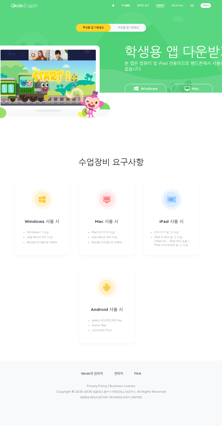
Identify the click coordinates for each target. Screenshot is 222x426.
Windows (149, 89)
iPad (148, 103)
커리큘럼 (125, 5)
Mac (195, 89)
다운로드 (160, 5)
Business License (122, 386)
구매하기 (206, 5)
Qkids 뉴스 (177, 5)
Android (195, 103)
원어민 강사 (143, 5)
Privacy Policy (97, 386)
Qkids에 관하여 (92, 373)
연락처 (118, 373)
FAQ (137, 373)
